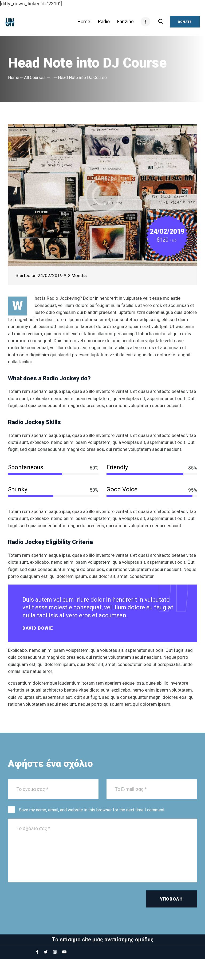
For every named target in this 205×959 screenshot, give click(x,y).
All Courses (35, 77)
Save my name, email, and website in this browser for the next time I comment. (92, 809)
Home (13, 77)
